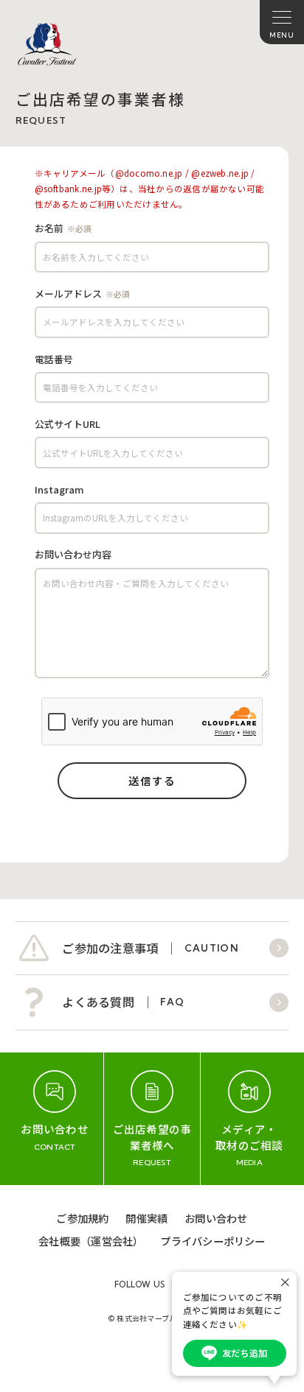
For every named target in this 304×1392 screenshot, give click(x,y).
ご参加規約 (82, 1218)
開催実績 (146, 1218)
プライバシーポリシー (212, 1240)
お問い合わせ (215, 1218)
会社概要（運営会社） (90, 1240)
